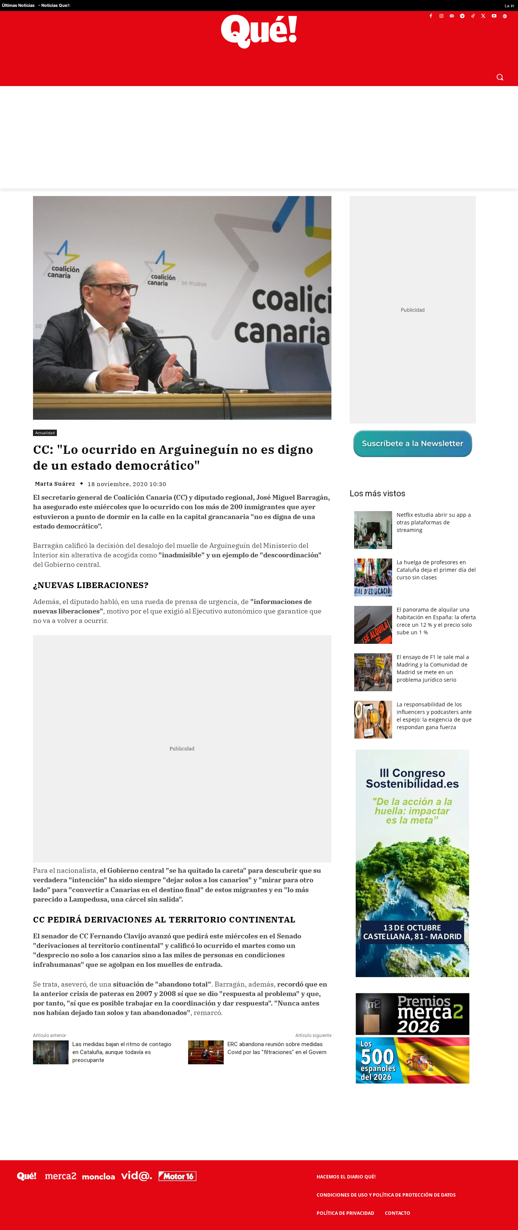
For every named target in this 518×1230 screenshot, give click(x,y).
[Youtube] (494, 16)
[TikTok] (473, 16)
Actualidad (45, 432)
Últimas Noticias (18, 5)
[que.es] (259, 32)
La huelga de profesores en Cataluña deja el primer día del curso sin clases (436, 570)
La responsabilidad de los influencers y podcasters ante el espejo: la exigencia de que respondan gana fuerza (434, 716)
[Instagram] (441, 16)
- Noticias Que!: (54, 5)
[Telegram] (462, 16)
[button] (500, 77)
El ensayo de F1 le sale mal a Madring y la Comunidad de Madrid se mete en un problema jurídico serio (433, 668)
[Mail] (451, 16)
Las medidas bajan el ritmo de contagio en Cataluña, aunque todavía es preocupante (121, 1052)
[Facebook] (431, 16)
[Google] (504, 16)
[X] (483, 16)
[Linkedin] (182, 1093)
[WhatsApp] (147, 1093)
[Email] (199, 1093)
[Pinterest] (129, 1093)
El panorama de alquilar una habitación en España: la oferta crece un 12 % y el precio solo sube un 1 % (436, 621)
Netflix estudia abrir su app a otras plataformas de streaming (434, 522)
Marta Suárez (55, 483)
